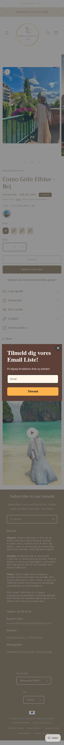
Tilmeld (33, 391)
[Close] (58, 348)
